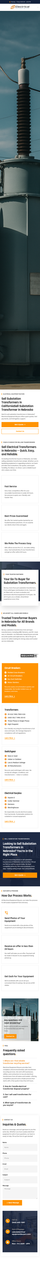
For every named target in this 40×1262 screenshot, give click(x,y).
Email (5, 1164)
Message (6, 1186)
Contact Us (10, 1036)
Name (5, 1142)
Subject (5, 1175)
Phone (5, 1153)
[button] (38, 7)
